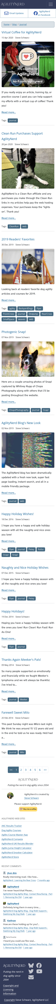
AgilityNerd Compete (12, 839)
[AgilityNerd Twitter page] (31, 972)
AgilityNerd (12, 4)
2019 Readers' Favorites (18, 239)
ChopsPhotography (18, 410)
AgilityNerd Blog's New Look (21, 423)
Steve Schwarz (31, 797)
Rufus (41, 549)
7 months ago (43, 880)
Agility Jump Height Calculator (17, 847)
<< (11, 770)
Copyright (9, 999)
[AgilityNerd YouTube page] (39, 972)
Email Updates (16, 13)
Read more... (9, 112)
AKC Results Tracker (12, 825)
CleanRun (14, 226)
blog (14, 24)
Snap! (46, 410)
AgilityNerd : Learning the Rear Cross (19, 880)
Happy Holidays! (13, 611)
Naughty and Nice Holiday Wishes (25, 567)
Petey (31, 549)
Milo (22, 752)
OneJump (33, 313)
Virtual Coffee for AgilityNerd (21, 32)
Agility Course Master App (15, 834)
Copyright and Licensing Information (10, 989)
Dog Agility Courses (11, 830)
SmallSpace (8, 319)
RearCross (47, 313)
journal (23, 24)
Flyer (39, 308)
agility (12, 308)
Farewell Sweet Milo (15, 712)
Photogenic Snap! (14, 332)
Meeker (23, 699)
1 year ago (27, 897)
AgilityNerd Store (10, 856)
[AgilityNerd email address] (31, 978)
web (24, 226)
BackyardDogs (26, 308)
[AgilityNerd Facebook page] (39, 966)
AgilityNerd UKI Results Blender (17, 843)
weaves (21, 319)
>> (45, 770)
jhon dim (12, 873)
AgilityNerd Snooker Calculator (17, 852)
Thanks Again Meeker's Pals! (21, 660)
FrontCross (8, 313)
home (7, 24)
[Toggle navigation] (50, 4)
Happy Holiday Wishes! (18, 514)
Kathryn (11, 920)
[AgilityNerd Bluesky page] (31, 966)
